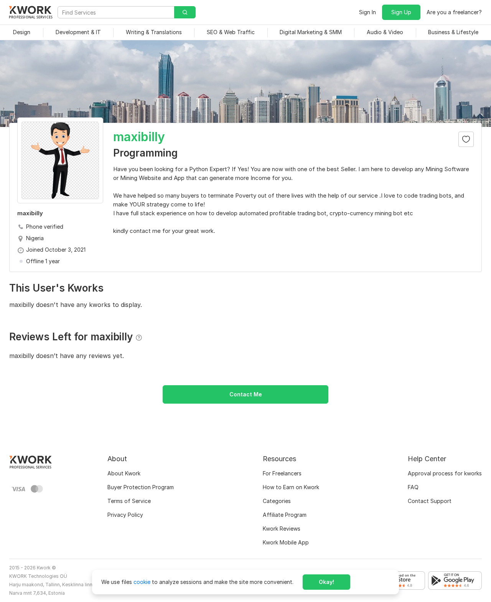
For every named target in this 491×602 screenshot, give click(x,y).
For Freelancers (282, 473)
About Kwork (123, 473)
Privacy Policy (125, 514)
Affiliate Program (284, 514)
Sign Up (401, 12)
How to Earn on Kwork (291, 487)
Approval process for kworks (445, 473)
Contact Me (245, 394)
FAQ (413, 487)
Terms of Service (129, 501)
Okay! (326, 582)
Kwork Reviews (281, 528)
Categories (277, 501)
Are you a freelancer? (454, 12)
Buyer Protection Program (140, 487)
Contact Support (429, 501)
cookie (141, 582)
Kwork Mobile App (286, 542)
